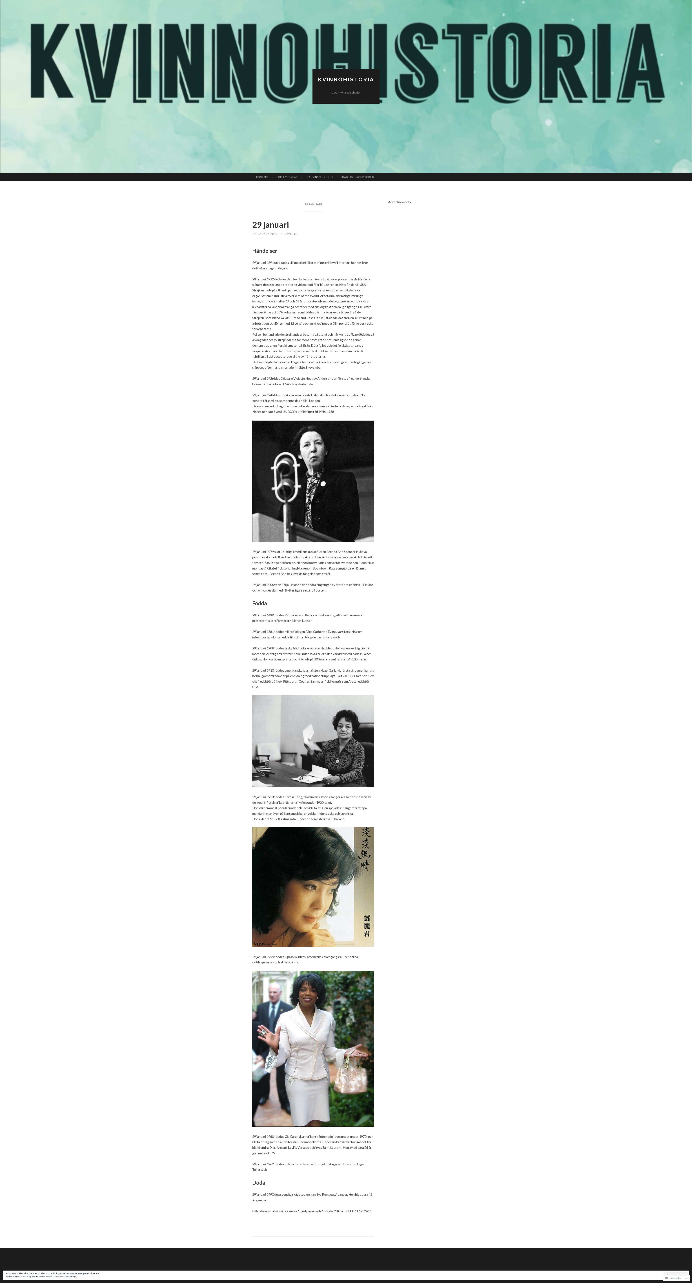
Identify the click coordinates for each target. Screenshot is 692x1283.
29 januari (270, 225)
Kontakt (262, 177)
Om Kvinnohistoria (319, 177)
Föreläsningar (287, 177)
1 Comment (289, 233)
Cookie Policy (70, 1276)
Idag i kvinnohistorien (357, 177)
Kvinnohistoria (346, 79)
